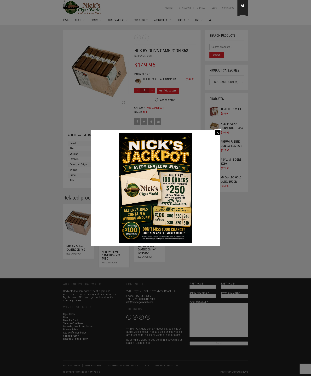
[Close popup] (217, 132)
